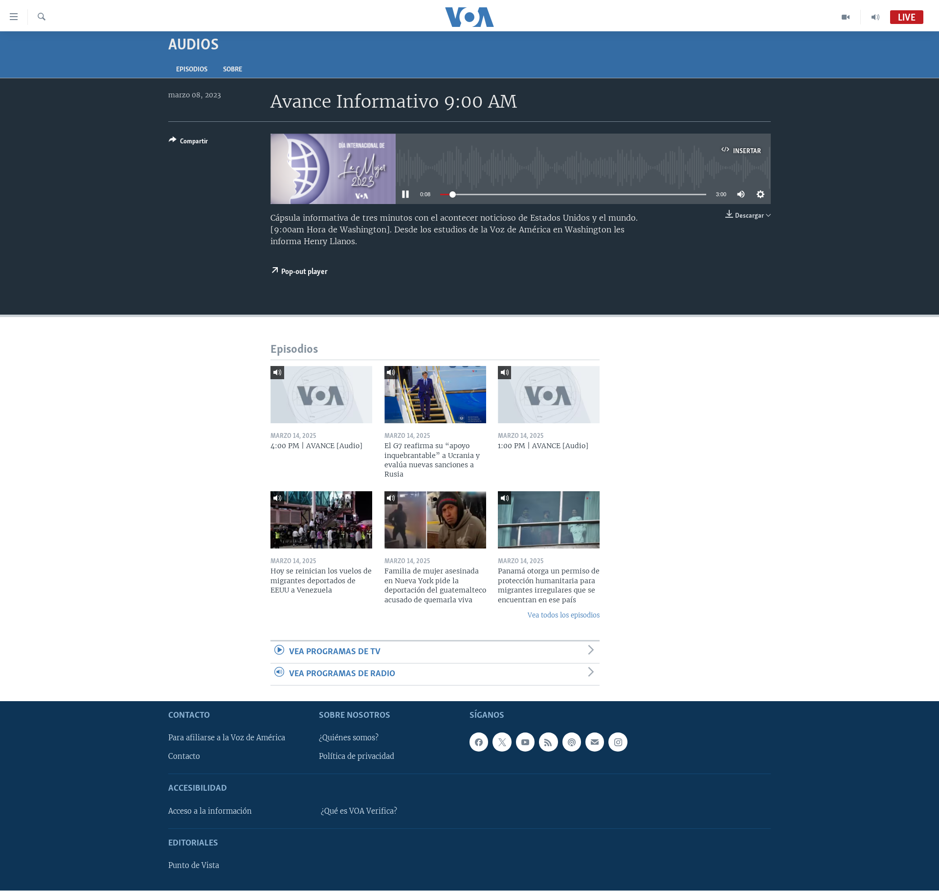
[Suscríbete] (594, 742)
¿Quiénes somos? (349, 738)
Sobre (232, 69)
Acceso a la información (210, 811)
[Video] (846, 17)
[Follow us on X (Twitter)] (501, 742)
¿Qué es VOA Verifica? (359, 811)
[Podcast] (571, 742)
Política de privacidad (356, 757)
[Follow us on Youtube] (525, 742)
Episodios (191, 69)
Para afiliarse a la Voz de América (226, 738)
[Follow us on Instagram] (617, 742)
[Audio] (875, 17)
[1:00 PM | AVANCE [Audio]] (549, 394)
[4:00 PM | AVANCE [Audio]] (321, 394)
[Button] (188, 143)
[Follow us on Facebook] (479, 742)
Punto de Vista (193, 866)
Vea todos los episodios (564, 615)
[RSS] (548, 742)
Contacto (184, 757)
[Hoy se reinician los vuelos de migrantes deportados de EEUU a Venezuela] (321, 519)
